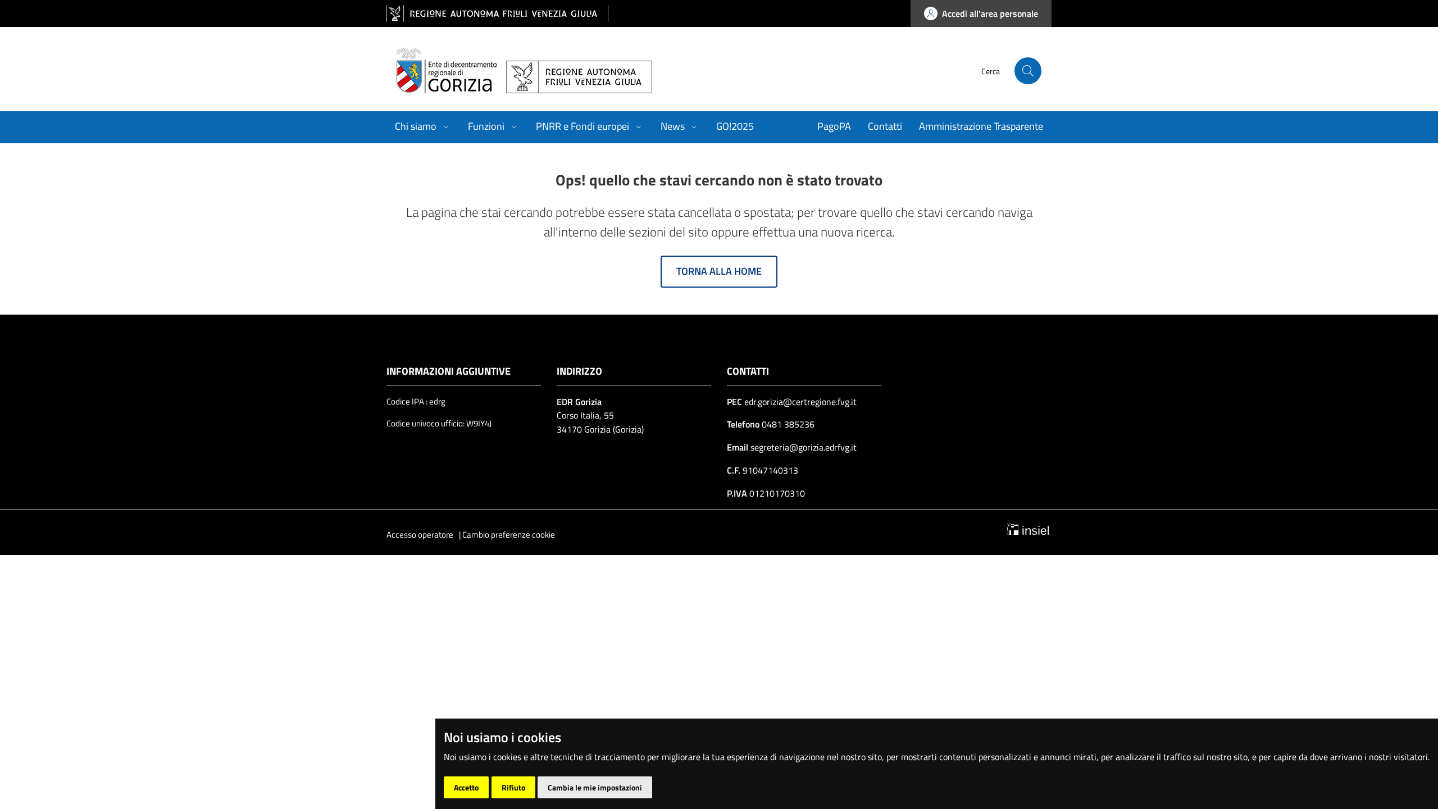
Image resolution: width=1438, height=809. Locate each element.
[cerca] (1027, 70)
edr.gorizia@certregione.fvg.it (800, 401)
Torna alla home (719, 271)
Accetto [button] (466, 787)
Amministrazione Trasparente (981, 126)
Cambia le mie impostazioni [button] (595, 787)
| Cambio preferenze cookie (507, 534)
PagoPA (834, 126)
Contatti (885, 126)
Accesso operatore (419, 534)
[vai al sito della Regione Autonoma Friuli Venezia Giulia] (497, 13)
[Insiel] (1028, 528)
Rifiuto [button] (513, 787)
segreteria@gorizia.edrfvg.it (802, 447)
